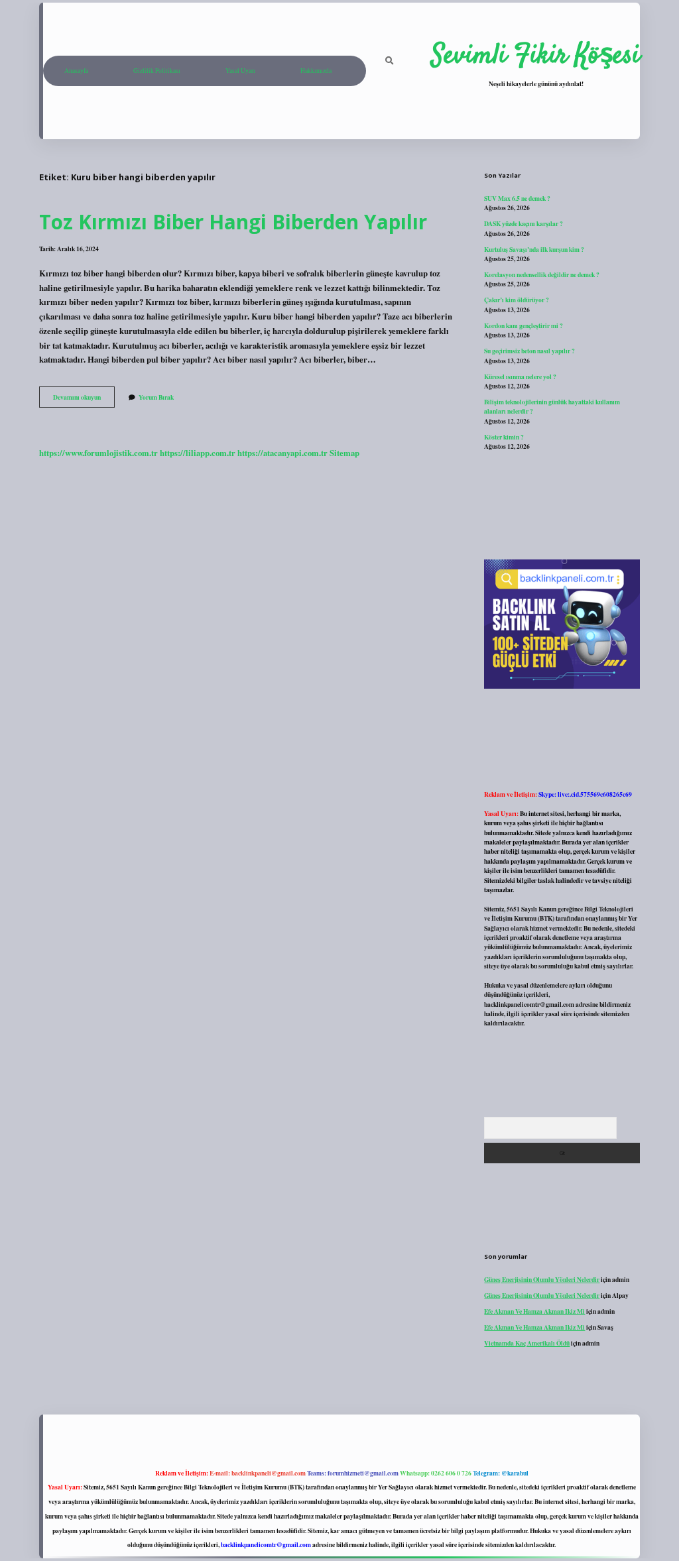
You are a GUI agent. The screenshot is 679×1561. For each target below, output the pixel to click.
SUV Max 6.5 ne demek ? (517, 198)
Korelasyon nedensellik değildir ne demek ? (541, 274)
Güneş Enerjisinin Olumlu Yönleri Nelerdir (541, 1279)
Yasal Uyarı (240, 70)
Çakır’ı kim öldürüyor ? (516, 299)
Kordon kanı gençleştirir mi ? (523, 325)
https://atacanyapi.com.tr (282, 453)
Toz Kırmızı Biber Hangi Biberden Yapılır (233, 221)
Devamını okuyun (84, 400)
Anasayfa (76, 70)
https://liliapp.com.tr (197, 453)
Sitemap (344, 453)
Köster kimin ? (504, 436)
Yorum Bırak (156, 397)
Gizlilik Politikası (156, 70)
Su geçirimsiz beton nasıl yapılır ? (529, 350)
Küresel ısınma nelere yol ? (520, 376)
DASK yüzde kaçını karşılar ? (523, 223)
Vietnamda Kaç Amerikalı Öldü (527, 1343)
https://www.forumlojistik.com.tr (98, 453)
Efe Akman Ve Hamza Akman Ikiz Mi (534, 1311)
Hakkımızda (316, 70)
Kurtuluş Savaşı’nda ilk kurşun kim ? (534, 249)
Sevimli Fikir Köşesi (536, 56)
